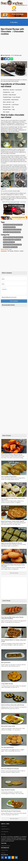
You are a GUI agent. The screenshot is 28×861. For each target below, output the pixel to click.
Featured (5, 242)
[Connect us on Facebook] (2, 857)
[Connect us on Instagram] (16, 857)
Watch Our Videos (6, 845)
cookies (13, 224)
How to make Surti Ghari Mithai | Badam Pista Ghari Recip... (13, 498)
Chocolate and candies (8, 244)
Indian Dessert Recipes (8, 239)
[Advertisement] (14, 41)
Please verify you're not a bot (9, 297)
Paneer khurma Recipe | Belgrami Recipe (11, 455)
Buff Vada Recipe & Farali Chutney (11, 811)
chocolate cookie (17, 229)
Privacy (3, 852)
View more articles (14, 573)
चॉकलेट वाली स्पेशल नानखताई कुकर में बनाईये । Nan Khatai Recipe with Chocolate (14, 202)
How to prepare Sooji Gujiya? (9, 476)
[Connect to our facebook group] (6, 857)
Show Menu (15, 22)
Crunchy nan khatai (16, 232)
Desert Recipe (14, 247)
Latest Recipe (6, 600)
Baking (5, 237)
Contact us (4, 826)
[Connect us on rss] (12, 857)
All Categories (5, 831)
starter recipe (19, 224)
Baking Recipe (7, 247)
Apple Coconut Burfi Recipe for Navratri (11, 543)
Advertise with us (6, 829)
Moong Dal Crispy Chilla (8, 726)
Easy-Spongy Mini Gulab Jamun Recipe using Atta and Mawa (12, 617)
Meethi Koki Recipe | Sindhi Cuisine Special (12, 521)
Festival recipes (17, 244)
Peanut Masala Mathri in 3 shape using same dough (13, 640)
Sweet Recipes (6, 435)
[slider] (4, 251)
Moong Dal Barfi (5, 662)
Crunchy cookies (7, 232)
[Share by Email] (2, 58)
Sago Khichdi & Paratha (8, 790)
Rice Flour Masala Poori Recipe (10, 768)
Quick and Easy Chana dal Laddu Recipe (12, 705)
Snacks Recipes (7, 224)
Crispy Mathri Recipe (7, 684)
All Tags (3, 834)
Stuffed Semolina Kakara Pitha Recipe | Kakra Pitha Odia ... (13, 565)
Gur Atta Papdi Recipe (7, 747)
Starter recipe (18, 239)
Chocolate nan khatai (8, 229)
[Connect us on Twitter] (9, 857)
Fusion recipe (11, 242)
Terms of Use (5, 850)
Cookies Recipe (19, 237)
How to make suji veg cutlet (9, 227)
